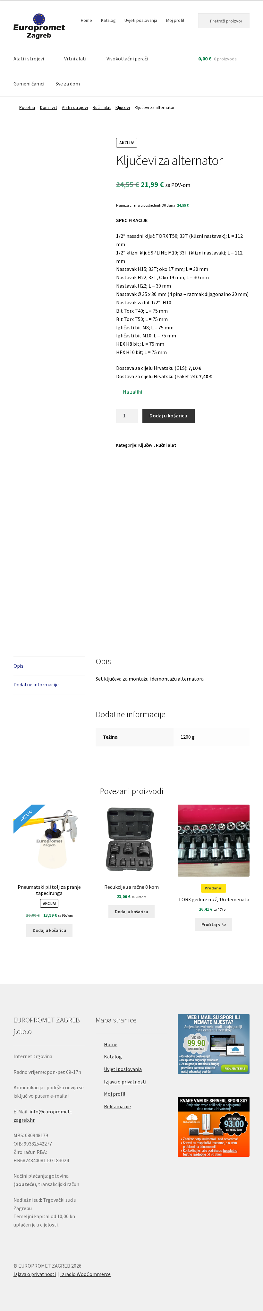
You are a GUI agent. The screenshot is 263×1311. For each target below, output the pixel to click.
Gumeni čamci (28, 83)
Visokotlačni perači (127, 58)
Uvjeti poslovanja (140, 20)
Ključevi (122, 107)
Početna (27, 107)
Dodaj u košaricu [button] (49, 930)
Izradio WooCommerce (85, 1274)
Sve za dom (67, 83)
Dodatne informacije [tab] (36, 684)
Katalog (108, 20)
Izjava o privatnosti (125, 1081)
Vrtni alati (75, 58)
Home (86, 20)
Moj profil (175, 20)
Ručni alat (102, 107)
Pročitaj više (213, 924)
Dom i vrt (48, 107)
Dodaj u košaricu (168, 415)
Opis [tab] (18, 666)
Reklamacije (117, 1106)
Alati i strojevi (28, 58)
